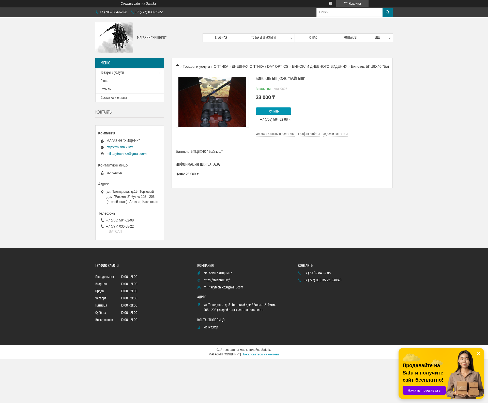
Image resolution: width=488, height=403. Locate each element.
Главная (221, 38)
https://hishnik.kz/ (119, 147)
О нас (313, 38)
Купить (273, 111)
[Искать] (388, 12)
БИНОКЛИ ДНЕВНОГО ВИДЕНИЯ (319, 66)
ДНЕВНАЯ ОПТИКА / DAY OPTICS (260, 66)
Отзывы (106, 89)
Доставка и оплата (114, 98)
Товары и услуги (263, 38)
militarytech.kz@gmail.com (126, 154)
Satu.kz (266, 350)
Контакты (350, 38)
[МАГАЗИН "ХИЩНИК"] (114, 37)
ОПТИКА (221, 66)
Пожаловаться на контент (260, 354)
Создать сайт (130, 3)
